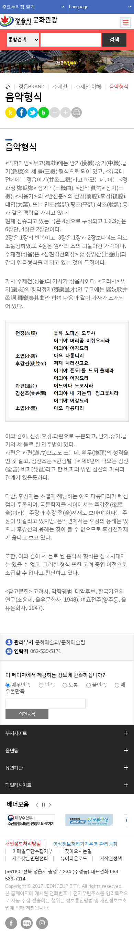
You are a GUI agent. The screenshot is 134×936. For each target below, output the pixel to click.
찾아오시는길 (78, 851)
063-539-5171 (45, 651)
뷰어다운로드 (73, 858)
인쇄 (77, 112)
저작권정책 (111, 858)
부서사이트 (16, 733)
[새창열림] (32, 820)
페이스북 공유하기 (22, 112)
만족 (49, 685)
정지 (43, 805)
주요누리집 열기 (18, 6)
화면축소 (55, 112)
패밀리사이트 (18, 785)
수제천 (60, 87)
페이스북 (11, 923)
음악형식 (119, 87)
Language (78, 6)
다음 (50, 805)
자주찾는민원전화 (30, 858)
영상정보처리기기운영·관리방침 (85, 844)
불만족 (99, 685)
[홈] (7, 87)
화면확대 (66, 112)
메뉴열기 (125, 22)
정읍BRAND (32, 87)
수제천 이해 (88, 87)
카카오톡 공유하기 (11, 112)
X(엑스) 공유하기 (33, 112)
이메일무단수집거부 (32, 851)
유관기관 (13, 767)
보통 (73, 685)
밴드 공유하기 (44, 112)
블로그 (27, 923)
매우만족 (21, 685)
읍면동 (11, 750)
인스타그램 (42, 923)
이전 (37, 805)
